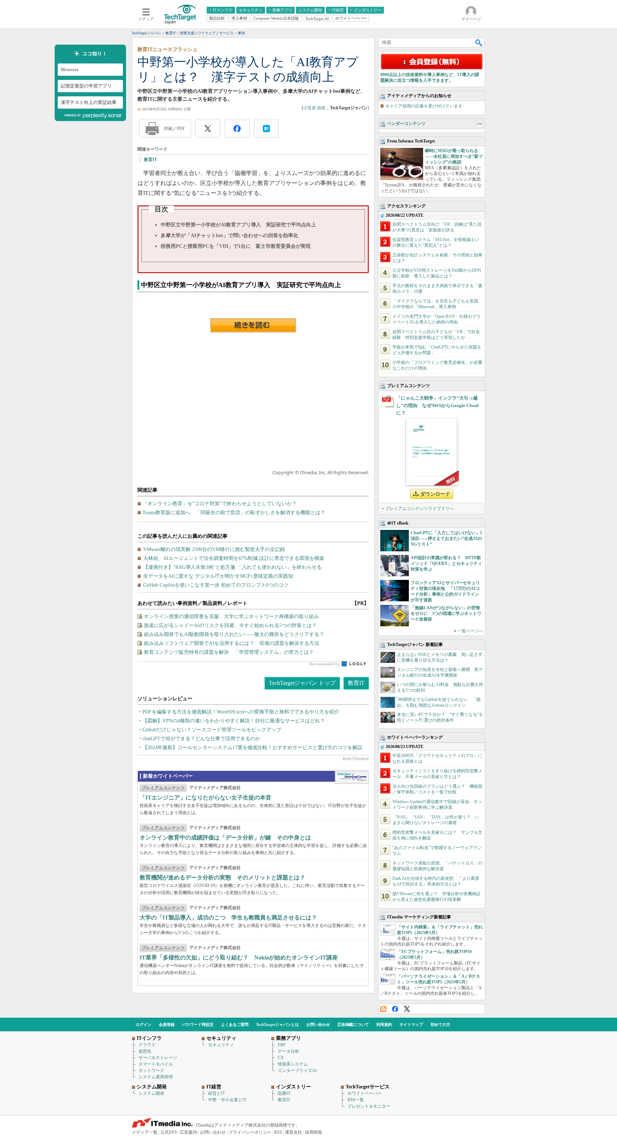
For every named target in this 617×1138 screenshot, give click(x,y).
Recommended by (325, 664)
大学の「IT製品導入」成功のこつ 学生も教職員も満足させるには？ (228, 917)
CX (281, 1057)
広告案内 (188, 1132)
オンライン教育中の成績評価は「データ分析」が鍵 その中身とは (225, 837)
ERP (282, 1044)
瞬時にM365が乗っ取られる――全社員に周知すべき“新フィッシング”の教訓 (454, 156)
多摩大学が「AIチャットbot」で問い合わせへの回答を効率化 (229, 235)
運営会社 (293, 1132)
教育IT (150, 159)
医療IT (284, 1093)
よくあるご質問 (235, 1024)
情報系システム (293, 1064)
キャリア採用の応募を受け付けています (423, 106)
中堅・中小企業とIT (227, 1099)
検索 (479, 42)
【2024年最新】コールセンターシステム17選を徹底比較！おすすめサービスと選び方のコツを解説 (252, 747)
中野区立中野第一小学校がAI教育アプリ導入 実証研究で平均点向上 (238, 224)
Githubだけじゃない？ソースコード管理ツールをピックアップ (211, 729)
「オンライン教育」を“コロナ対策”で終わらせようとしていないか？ (219, 503)
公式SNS (168, 1132)
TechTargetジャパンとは (277, 1024)
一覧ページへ (470, 630)
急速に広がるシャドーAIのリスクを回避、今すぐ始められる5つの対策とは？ (230, 625)
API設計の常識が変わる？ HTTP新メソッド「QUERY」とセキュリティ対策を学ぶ (446, 563)
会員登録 (167, 1024)
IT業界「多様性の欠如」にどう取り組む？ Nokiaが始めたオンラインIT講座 (239, 957)
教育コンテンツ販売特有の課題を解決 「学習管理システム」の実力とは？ (229, 652)
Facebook (395, 1009)
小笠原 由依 (314, 107)
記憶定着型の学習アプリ (86, 86)
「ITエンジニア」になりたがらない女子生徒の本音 (205, 797)
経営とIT (216, 1093)
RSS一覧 (355, 1099)
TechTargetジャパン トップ (302, 683)
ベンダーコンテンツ (406, 123)
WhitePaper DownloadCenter (352, 777)
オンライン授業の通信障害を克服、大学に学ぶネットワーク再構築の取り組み (231, 616)
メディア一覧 (144, 1132)
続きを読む (253, 325)
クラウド (147, 1044)
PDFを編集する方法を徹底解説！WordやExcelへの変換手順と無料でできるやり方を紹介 (240, 712)
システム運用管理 (156, 1076)
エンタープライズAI (297, 1070)
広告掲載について (353, 1024)
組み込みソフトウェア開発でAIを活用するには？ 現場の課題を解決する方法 (231, 643)
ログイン (143, 1024)
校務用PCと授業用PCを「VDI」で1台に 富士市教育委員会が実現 (236, 246)
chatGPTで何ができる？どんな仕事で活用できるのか (201, 738)
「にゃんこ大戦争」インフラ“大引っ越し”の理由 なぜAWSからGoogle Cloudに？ (437, 405)
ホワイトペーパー (364, 1093)
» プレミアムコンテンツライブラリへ (418, 508)
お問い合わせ (318, 1024)
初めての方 (440, 1024)
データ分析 (288, 1051)
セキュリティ (221, 1044)
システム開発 (151, 1093)
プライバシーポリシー (250, 1132)
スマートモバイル (156, 1064)
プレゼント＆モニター (368, 1106)
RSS (383, 1009)
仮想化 (145, 1051)
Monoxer (70, 69)
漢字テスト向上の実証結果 (88, 102)
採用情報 (313, 1132)
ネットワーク (151, 1070)
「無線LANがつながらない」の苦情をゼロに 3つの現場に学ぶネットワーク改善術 (446, 613)
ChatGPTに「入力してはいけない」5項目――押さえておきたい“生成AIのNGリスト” (446, 538)
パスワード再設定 (198, 1024)
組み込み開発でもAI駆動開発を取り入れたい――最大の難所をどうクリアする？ (234, 634)
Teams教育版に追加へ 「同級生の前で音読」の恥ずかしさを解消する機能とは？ (233, 512)
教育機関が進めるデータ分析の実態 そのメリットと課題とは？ (222, 877)
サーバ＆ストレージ (158, 1057)
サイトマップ (411, 1024)
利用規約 (384, 1024)
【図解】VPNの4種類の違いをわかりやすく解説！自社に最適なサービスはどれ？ (233, 720)
